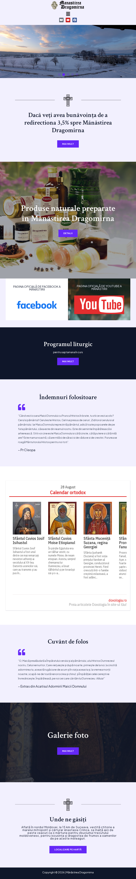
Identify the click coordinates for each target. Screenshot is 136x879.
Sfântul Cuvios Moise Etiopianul (61, 540)
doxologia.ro (118, 600)
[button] (68, 14)
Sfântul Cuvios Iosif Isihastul (28, 540)
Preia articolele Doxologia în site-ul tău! (98, 604)
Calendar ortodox (68, 492)
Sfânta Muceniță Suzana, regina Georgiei (97, 542)
